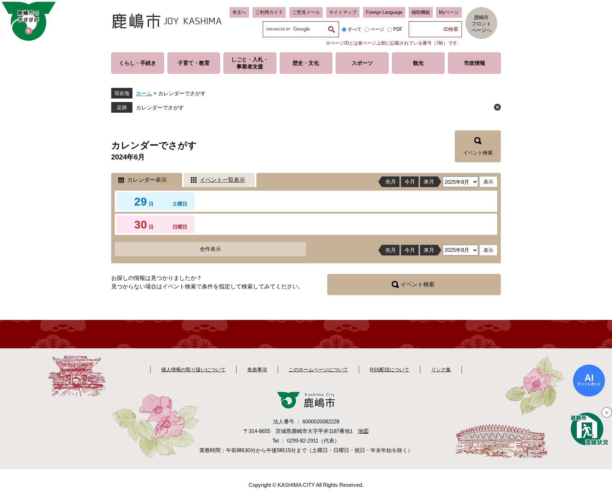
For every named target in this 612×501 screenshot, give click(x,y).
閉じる (497, 107)
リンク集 (441, 369)
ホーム (144, 93)
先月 (390, 182)
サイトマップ (343, 12)
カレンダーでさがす (160, 108)
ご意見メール (306, 12)
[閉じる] (606, 412)
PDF (397, 29)
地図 (363, 431)
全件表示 (210, 249)
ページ (377, 29)
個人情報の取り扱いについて (193, 369)
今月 (409, 182)
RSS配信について (389, 369)
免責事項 (257, 369)
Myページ (449, 12)
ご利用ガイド (269, 12)
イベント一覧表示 (222, 180)
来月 (429, 182)
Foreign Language (384, 12)
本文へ (239, 12)
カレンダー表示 (147, 180)
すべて (355, 29)
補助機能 (421, 12)
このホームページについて (318, 369)
